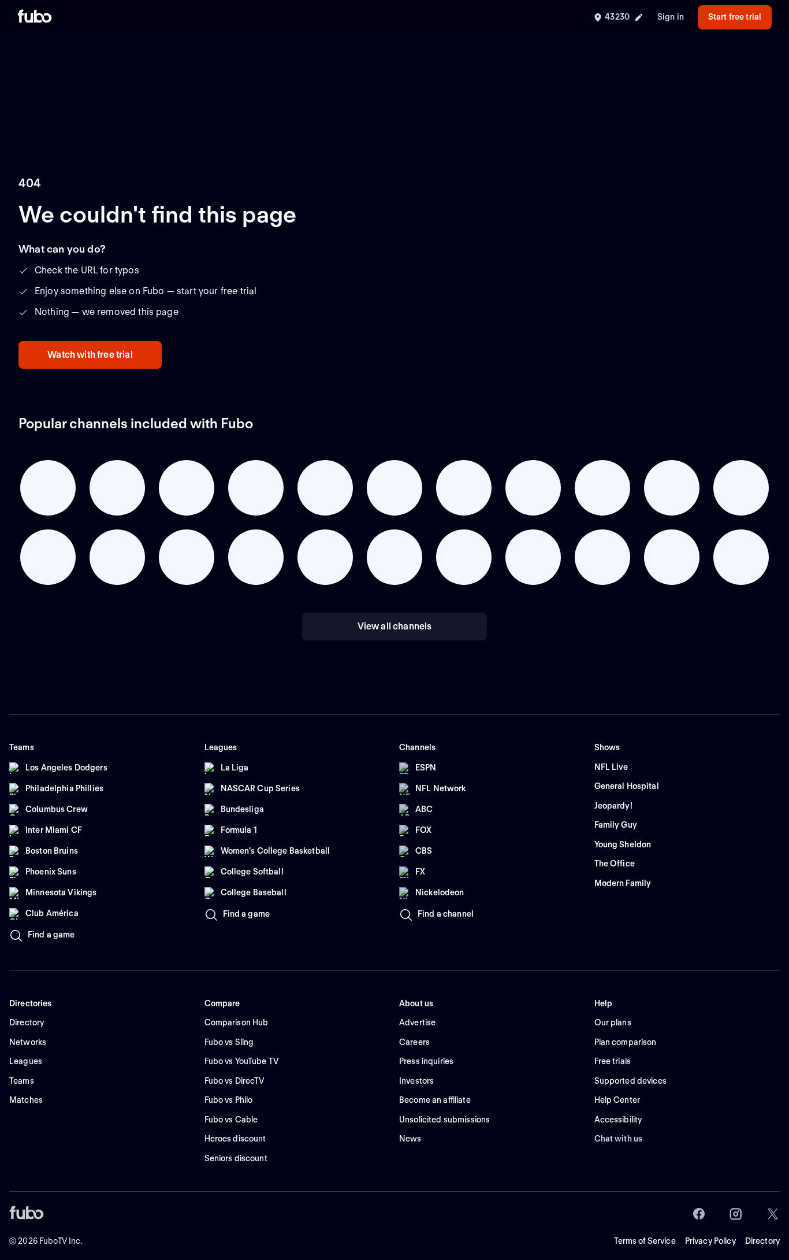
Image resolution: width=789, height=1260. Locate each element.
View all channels (395, 626)
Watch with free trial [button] (89, 354)
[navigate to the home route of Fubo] (34, 17)
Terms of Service (645, 1241)
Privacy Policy (710, 1241)
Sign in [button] (670, 16)
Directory (762, 1241)
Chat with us (618, 1138)
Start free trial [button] (734, 16)
